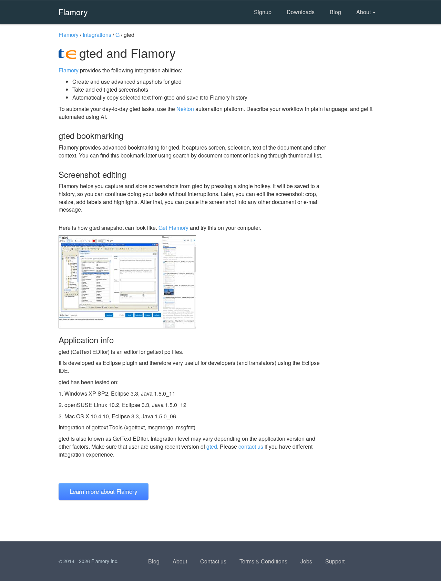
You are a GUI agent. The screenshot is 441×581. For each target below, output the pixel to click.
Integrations (97, 35)
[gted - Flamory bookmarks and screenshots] (193, 281)
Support (335, 561)
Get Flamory (173, 228)
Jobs (306, 561)
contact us (250, 446)
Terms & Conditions (263, 561)
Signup (262, 12)
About (364, 12)
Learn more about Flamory (103, 491)
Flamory (73, 11)
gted (211, 446)
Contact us (213, 561)
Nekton (185, 109)
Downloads (301, 12)
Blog (335, 12)
